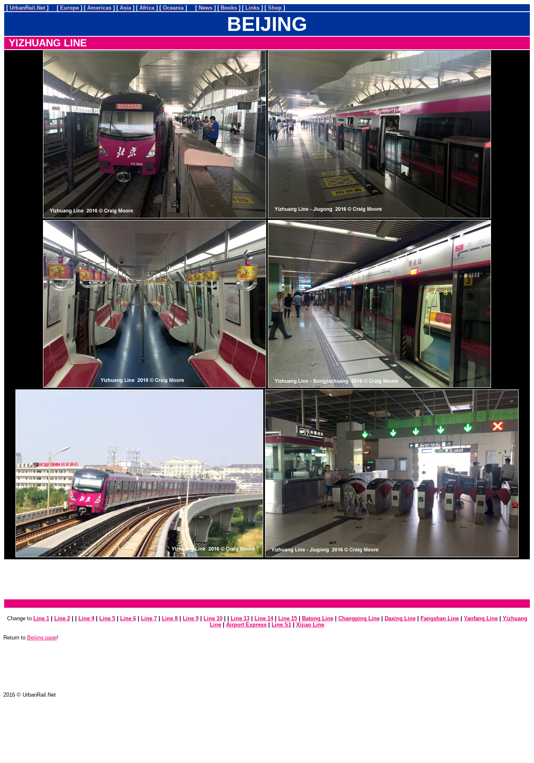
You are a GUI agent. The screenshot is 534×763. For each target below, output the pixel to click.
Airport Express (246, 625)
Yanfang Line (481, 618)
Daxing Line (400, 618)
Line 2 (62, 618)
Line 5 (107, 618)
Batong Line (317, 618)
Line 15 (287, 618)
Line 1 (41, 618)
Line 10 (213, 618)
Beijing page (42, 637)
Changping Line (359, 618)
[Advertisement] (267, 579)
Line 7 (149, 618)
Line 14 (263, 618)
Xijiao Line (310, 625)
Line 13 (240, 618)
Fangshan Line (440, 618)
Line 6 (128, 618)
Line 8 (170, 618)
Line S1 (281, 625)
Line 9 (191, 618)
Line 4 (86, 618)
